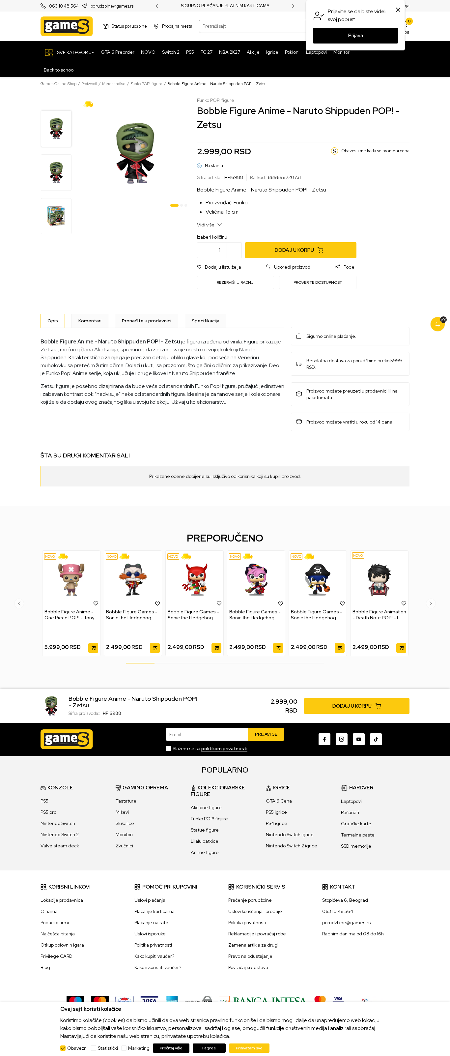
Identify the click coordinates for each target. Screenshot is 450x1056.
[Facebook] (324, 739)
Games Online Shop (58, 83)
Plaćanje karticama (154, 911)
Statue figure (205, 830)
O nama (49, 911)
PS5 (44, 801)
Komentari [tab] (89, 321)
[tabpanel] (135, 153)
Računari (350, 812)
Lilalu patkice (204, 841)
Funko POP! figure (146, 83)
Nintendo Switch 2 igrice (291, 846)
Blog (45, 967)
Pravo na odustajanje (250, 956)
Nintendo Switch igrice (290, 834)
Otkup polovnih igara (62, 945)
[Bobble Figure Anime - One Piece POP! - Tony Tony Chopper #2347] (71, 580)
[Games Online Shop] (67, 26)
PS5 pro (48, 812)
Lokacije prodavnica (62, 900)
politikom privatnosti (224, 748)
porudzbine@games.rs (112, 6)
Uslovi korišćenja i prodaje (255, 911)
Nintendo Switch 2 (60, 834)
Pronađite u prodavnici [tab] (146, 321)
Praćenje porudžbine (250, 900)
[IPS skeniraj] (367, 1001)
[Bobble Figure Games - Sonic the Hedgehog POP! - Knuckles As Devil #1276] (194, 580)
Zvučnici (124, 846)
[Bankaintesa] (263, 1001)
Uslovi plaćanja (149, 900)
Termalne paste (358, 835)
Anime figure (205, 852)
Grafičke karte (356, 824)
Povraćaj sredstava (248, 967)
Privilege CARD (56, 956)
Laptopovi (351, 801)
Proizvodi (89, 83)
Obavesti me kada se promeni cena (375, 151)
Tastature (126, 801)
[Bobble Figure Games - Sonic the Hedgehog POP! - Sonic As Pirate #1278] (317, 580)
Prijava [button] (355, 35)
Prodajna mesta (177, 26)
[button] (219, 267)
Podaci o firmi (55, 922)
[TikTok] (376, 739)
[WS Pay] (198, 1001)
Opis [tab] (52, 321)
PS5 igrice (276, 812)
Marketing (139, 1048)
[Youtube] (359, 739)
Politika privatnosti (153, 945)
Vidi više (206, 225)
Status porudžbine (129, 26)
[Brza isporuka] (90, 104)
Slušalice (125, 823)
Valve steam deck (60, 846)
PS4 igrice (276, 823)
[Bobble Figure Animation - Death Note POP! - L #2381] (379, 580)
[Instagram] (342, 739)
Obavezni (77, 1048)
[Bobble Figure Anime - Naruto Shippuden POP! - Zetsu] (51, 705)
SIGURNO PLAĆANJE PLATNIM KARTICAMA (225, 6)
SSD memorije (356, 846)
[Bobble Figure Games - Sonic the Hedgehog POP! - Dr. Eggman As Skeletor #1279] (133, 580)
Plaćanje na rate (151, 922)
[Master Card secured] (320, 1001)
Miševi (122, 812)
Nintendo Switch (58, 823)
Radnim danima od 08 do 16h (353, 934)
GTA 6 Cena (279, 801)
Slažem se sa (210, 748)
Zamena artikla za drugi (253, 945)
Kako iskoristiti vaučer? (157, 967)
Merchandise (114, 83)
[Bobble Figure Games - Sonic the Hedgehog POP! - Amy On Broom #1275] (256, 580)
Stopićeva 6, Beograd (345, 900)
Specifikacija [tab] (205, 321)
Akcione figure (206, 807)
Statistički (108, 1048)
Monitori (124, 834)
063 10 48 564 (64, 6)
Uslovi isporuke (150, 934)
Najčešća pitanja (58, 934)
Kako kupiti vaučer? (154, 956)
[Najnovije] (50, 556)
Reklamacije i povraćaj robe (257, 934)
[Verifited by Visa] (338, 1001)
